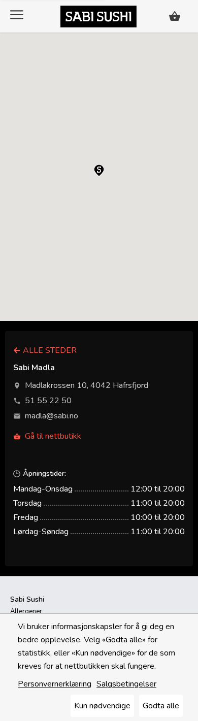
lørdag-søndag (41, 531)
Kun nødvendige (102, 705)
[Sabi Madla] (98, 16)
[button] (16, 14)
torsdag (27, 503)
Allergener (26, 611)
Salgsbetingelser (126, 684)
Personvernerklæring (54, 684)
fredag (25, 517)
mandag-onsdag (43, 489)
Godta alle (161, 705)
